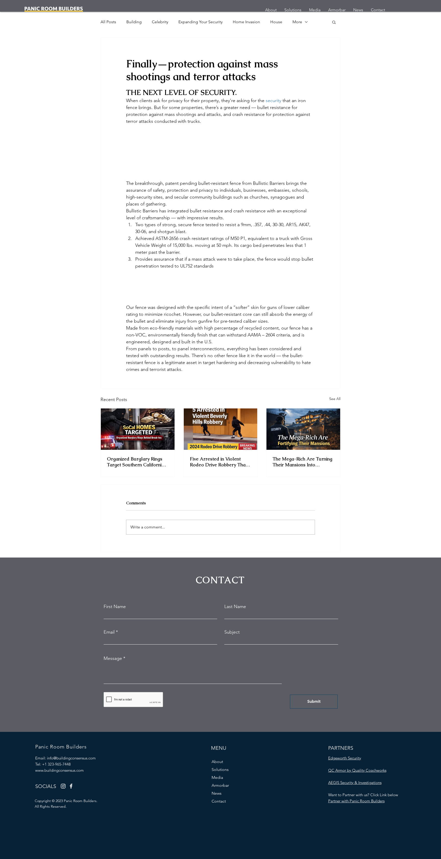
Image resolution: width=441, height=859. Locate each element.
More (297, 21)
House (276, 21)
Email (109, 632)
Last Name (235, 606)
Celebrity (160, 21)
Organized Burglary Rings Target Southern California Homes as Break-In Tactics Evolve (136, 462)
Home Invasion (246, 21)
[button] (334, 22)
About (217, 761)
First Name (115, 606)
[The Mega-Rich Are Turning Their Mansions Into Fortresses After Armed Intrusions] (303, 429)
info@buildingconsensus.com (71, 758)
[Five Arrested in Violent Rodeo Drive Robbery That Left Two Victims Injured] (221, 429)
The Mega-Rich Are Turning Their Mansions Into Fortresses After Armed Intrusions (302, 462)
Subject (232, 632)
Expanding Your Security (200, 21)
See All (334, 398)
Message (113, 658)
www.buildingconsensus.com (59, 770)
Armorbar (220, 785)
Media (217, 777)
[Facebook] (71, 786)
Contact (219, 801)
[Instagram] (63, 786)
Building (134, 21)
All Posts (108, 21)
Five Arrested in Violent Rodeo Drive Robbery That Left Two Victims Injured (218, 462)
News (217, 793)
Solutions (220, 769)
